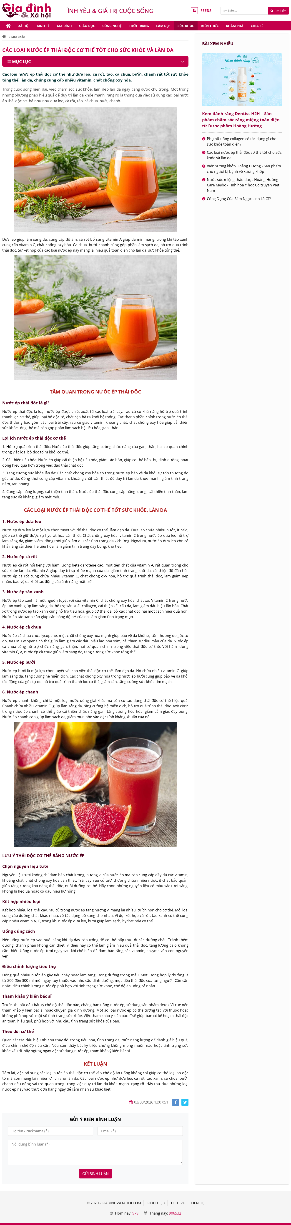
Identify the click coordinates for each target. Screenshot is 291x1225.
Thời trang (139, 26)
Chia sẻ (257, 26)
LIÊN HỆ (197, 1202)
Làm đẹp (163, 26)
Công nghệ (112, 26)
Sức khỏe (186, 26)
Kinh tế (43, 26)
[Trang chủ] (8, 25)
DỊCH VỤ (178, 1202)
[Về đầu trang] (285, 491)
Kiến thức (210, 26)
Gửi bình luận (95, 1173)
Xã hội (24, 26)
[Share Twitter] (184, 1102)
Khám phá (234, 26)
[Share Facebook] (175, 1102)
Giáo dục (87, 26)
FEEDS (206, 10)
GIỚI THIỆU (156, 1202)
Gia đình (64, 26)
